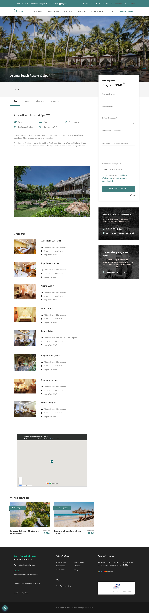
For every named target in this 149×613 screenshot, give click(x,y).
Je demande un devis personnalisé (120, 233)
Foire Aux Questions (64, 586)
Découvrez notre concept (116, 272)
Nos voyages (38, 12)
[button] (5, 608)
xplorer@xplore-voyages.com (26, 574)
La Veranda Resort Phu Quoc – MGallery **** (24, 532)
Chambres (40, 101)
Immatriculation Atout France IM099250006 (116, 592)
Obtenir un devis (126, 12)
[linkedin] (99, 4)
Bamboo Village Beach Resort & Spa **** (68, 532)
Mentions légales (21, 593)
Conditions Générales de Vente (27, 583)
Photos (27, 101)
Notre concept (97, 12)
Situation (55, 101)
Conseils (82, 12)
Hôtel (15, 101)
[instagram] (106, 4)
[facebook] (96, 4)
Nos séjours (53, 12)
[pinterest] (103, 4)
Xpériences (69, 12)
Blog (111, 12)
